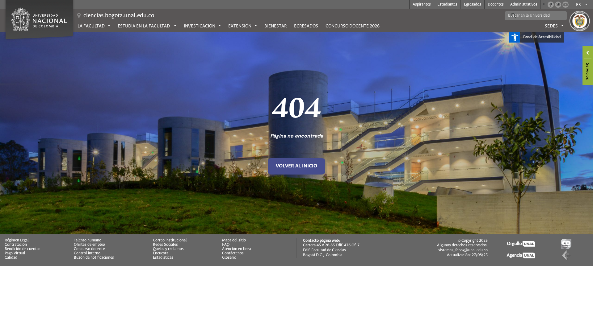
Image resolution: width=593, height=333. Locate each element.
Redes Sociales (165, 245)
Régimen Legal (17, 240)
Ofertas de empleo (89, 245)
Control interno (87, 253)
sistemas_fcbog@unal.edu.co (463, 250)
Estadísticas (163, 258)
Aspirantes (422, 4)
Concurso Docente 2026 (353, 26)
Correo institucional (170, 240)
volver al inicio (296, 166)
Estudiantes (447, 4)
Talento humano (87, 240)
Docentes (496, 4)
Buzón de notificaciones (94, 258)
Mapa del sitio (234, 240)
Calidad (11, 258)
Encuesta (160, 253)
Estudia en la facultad (144, 26)
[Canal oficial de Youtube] (565, 5)
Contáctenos (233, 253)
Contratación (16, 245)
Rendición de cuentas (22, 249)
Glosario (229, 258)
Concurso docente (89, 249)
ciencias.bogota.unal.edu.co (118, 15)
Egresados (472, 4)
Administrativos (523, 4)
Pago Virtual (15, 253)
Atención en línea (236, 249)
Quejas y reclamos (168, 249)
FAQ (225, 245)
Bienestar (275, 26)
